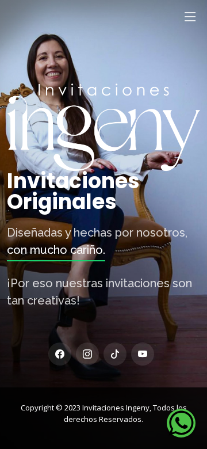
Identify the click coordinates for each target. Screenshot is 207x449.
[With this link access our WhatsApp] (181, 423)
